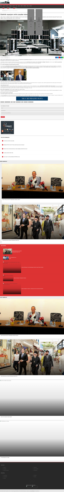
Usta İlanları (5, 476)
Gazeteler (15, 7)
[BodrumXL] (32, 2)
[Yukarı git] (62, 490)
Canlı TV (4, 467)
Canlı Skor (35, 467)
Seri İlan (35, 476)
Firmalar (4, 478)
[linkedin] (61, 57)
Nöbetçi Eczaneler (6, 470)
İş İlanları (35, 475)
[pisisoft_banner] (7, 133)
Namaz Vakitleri (36, 468)
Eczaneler (9, 7)
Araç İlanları (5, 475)
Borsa (4, 7)
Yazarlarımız (35, 470)
